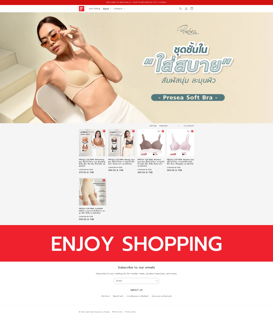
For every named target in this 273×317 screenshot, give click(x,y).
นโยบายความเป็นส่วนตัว (162, 296)
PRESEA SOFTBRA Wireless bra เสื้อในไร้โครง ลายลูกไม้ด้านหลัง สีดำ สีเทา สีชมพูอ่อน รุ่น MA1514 (180, 162)
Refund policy (117, 312)
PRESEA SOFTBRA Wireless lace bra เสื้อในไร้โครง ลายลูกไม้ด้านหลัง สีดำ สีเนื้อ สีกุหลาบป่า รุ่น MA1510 (151, 163)
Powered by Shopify (102, 312)
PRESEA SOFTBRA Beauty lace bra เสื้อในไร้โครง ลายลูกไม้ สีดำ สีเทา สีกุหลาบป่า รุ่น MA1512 (121, 162)
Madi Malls (90, 312)
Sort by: (153, 125)
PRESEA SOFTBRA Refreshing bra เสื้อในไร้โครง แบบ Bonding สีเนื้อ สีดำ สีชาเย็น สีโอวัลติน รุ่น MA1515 (92, 163)
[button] (107, 8)
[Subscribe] (156, 281)
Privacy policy (130, 312)
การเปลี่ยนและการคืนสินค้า (137, 296)
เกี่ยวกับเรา (105, 296)
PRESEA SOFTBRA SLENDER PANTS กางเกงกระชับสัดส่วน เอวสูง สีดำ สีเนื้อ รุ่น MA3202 (92, 211)
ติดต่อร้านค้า (118, 296)
